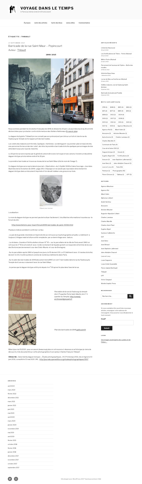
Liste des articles (40, 23)
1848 (112, 107)
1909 (105, 122)
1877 (112, 111)
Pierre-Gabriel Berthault (109, 268)
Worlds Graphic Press (108, 283)
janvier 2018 (12, 452)
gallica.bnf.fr (81, 330)
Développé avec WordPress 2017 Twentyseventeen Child (81, 479)
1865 (120, 107)
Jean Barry (106, 163)
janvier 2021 (12, 405)
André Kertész (106, 202)
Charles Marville (108, 141)
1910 (113, 122)
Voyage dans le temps (47, 8)
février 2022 (12, 394)
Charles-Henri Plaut (107, 225)
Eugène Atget (108, 156)
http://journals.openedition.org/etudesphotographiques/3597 (63, 359)
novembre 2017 (13, 460)
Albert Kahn (120, 129)
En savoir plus (71, 131)
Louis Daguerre (106, 260)
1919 (120, 122)
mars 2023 (11, 390)
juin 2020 (11, 409)
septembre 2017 (13, 467)
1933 (112, 126)
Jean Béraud (105, 244)
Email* (103, 319)
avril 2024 (11, 386)
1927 (104, 126)
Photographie (119, 171)
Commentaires (84, 23)
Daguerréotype (108, 152)
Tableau (120, 174)
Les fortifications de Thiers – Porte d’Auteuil (116, 54)
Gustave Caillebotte (108, 233)
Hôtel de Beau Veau (108, 73)
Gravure (106, 159)
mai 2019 (11, 432)
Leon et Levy (108, 167)
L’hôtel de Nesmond (108, 48)
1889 (120, 111)
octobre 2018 (12, 444)
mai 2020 (11, 413)
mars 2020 (11, 421)
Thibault (21, 50)
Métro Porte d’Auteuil (108, 59)
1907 (113, 118)
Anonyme (106, 133)
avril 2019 (11, 436)
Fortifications (123, 156)
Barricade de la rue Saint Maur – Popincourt (35, 45)
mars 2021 (11, 401)
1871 (104, 111)
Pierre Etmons (108, 174)
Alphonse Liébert (107, 198)
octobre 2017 (12, 464)
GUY (102, 237)
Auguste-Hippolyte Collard (110, 213)
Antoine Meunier (120, 133)
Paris (119, 167)
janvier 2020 (12, 425)
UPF (129, 174)
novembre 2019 (13, 429)
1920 (129, 122)
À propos (27, 23)
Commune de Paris (109, 144)
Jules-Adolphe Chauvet (122, 163)
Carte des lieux (56, 23)
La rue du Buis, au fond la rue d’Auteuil (114, 79)
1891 (128, 111)
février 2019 (12, 440)
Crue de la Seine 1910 (110, 148)
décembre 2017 (13, 456)
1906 (105, 118)
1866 (129, 107)
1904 (121, 115)
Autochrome (107, 137)
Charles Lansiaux (123, 137)
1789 (104, 107)
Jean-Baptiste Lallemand (122, 159)
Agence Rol (107, 129)
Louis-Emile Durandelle (109, 264)
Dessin (121, 152)
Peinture (106, 171)
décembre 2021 (13, 398)
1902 (113, 115)
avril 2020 (11, 417)
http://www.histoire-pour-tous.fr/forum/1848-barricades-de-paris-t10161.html (42, 225)
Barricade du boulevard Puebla (111, 93)
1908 (121, 118)
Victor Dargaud (106, 279)
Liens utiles (70, 23)
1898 (105, 115)
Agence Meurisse (125, 126)
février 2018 (12, 448)
